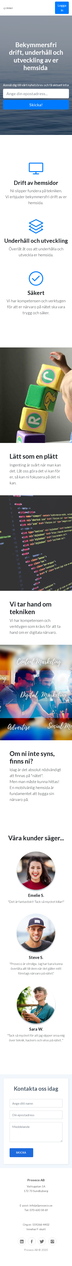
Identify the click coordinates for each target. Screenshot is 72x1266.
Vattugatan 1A (36, 1186)
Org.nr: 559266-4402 (36, 1224)
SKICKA (21, 1152)
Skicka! (36, 104)
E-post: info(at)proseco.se (36, 1205)
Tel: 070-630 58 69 (36, 1210)
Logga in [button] (62, 7)
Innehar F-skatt (36, 1229)
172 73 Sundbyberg (36, 1191)
